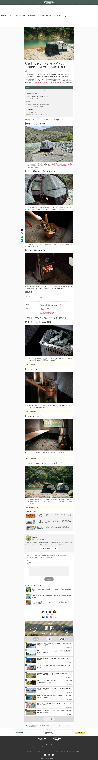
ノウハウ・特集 (40, 16)
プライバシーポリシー (37, 751)
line (22, 237)
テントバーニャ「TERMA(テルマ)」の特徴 (35, 91)
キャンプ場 (15, 16)
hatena (22, 241)
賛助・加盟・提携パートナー (77, 751)
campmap (57, 738)
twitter (22, 230)
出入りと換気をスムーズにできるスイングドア (37, 96)
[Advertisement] (82, 16)
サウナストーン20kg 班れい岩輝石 (35, 107)
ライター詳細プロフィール (50, 548)
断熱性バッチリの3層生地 (33, 93)
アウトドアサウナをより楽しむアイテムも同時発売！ (38, 104)
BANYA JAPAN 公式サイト (32, 507)
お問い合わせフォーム (41, 557)
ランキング (59, 16)
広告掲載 (58, 751)
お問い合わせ (45, 751)
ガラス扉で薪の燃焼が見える (33, 99)
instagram (51, 617)
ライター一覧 (52, 751)
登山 (47, 16)
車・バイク (52, 16)
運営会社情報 (29, 751)
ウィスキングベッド (31, 112)
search (65, 16)
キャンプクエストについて (20, 751)
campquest (41, 738)
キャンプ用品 (23, 16)
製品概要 (28, 101)
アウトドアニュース (6, 16)
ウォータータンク (31, 109)
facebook (22, 233)
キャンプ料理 (31, 16)
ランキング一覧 (48, 719)
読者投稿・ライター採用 (66, 751)
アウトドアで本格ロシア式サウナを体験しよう (36, 114)
